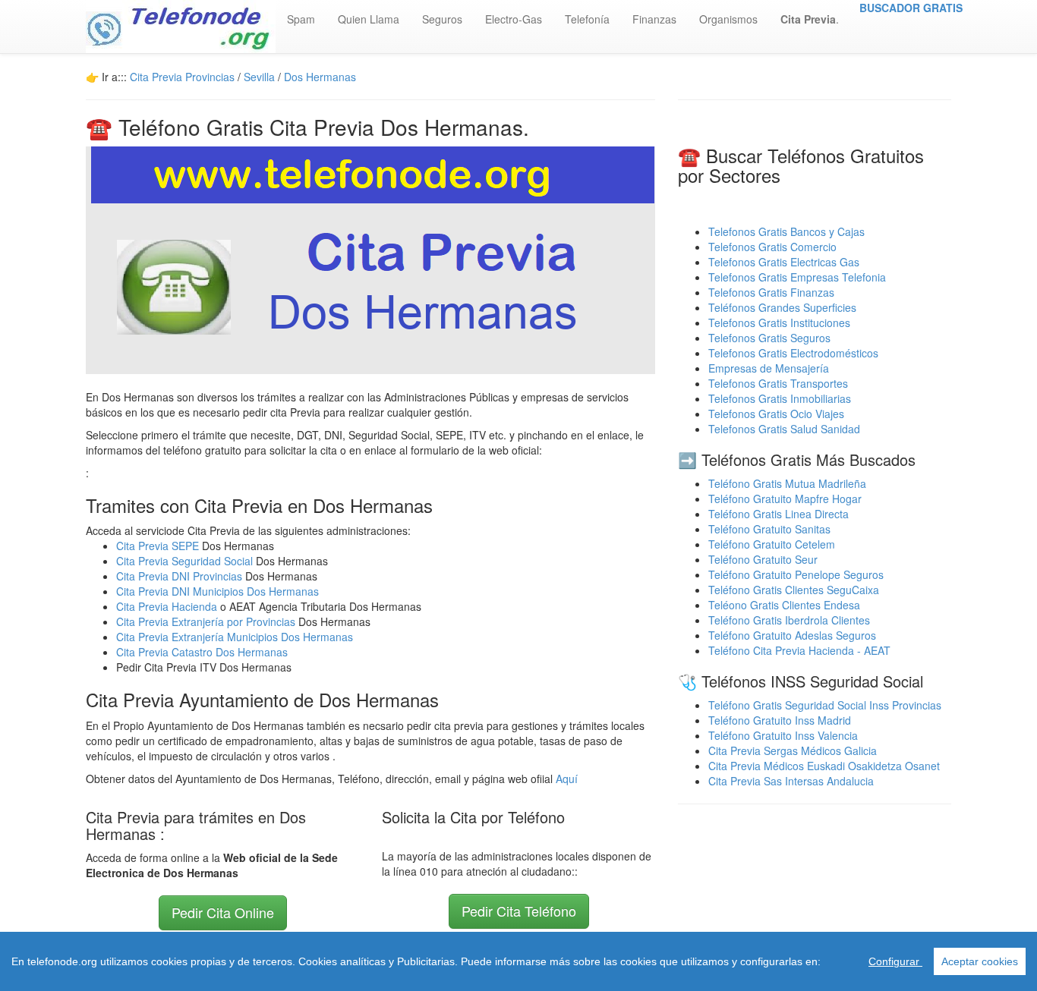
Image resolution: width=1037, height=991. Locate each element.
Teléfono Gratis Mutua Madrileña (787, 483)
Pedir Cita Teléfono (519, 910)
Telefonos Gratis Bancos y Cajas (786, 231)
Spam (301, 19)
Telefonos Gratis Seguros (769, 337)
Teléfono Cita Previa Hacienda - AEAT (799, 650)
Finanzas (654, 19)
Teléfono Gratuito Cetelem (771, 544)
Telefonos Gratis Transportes (778, 383)
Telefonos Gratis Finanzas (771, 292)
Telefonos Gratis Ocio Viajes (776, 413)
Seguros (442, 19)
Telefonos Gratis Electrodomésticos (793, 352)
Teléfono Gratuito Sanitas (769, 528)
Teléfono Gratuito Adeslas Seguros (792, 635)
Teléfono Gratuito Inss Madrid (779, 720)
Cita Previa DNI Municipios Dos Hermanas (217, 591)
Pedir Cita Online (223, 912)
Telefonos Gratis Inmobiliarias (779, 398)
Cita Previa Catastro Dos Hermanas (202, 651)
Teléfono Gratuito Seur (763, 559)
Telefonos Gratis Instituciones (779, 322)
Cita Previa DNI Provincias (180, 576)
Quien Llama (368, 19)
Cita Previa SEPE (157, 545)
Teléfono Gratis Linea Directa (778, 513)
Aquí (567, 778)
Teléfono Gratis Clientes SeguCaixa (793, 589)
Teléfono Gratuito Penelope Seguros (796, 574)
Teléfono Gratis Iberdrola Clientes (789, 620)
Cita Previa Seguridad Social (186, 560)
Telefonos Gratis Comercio (772, 246)
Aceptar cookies (979, 961)
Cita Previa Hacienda (168, 606)
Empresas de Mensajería (768, 368)
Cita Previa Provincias (182, 76)
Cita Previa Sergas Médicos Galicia (792, 750)
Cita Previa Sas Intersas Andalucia (791, 780)
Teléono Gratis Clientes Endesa (784, 604)
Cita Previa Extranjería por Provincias (205, 621)
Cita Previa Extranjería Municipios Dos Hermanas (234, 636)
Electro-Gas (513, 19)
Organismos (728, 19)
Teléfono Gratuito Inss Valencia (783, 735)
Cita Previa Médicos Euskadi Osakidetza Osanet (824, 765)
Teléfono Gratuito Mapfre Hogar (785, 498)
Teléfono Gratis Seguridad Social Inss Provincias (824, 705)
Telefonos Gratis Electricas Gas (783, 261)
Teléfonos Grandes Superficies (782, 307)
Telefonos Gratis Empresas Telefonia (797, 277)
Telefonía (587, 19)
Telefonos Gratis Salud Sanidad (784, 428)
